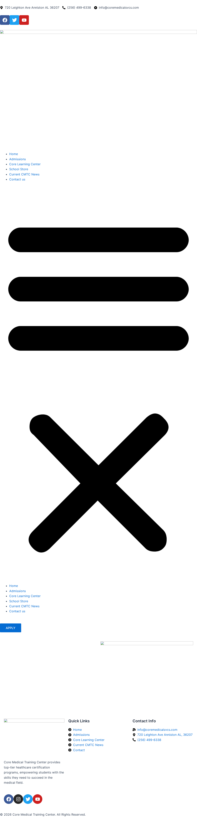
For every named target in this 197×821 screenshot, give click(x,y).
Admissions (17, 159)
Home (13, 154)
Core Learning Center (25, 164)
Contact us (17, 179)
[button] (98, 385)
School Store (18, 169)
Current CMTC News (24, 174)
